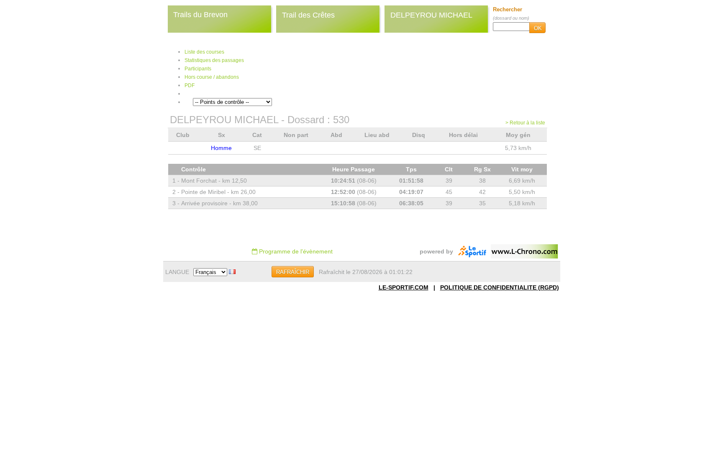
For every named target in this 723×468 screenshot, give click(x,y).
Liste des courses (204, 52)
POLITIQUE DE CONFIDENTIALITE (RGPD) (499, 287)
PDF (190, 85)
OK (538, 28)
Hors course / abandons (212, 77)
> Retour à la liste (525, 123)
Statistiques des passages (214, 60)
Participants (198, 69)
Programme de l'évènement (295, 251)
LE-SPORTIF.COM (403, 287)
